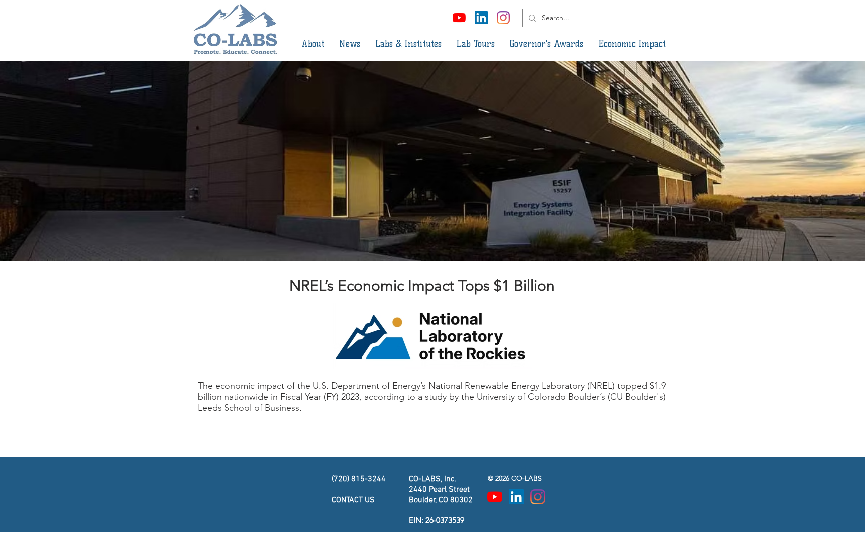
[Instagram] (503, 17)
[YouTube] (459, 17)
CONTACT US (353, 500)
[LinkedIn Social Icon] (481, 17)
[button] (313, 44)
